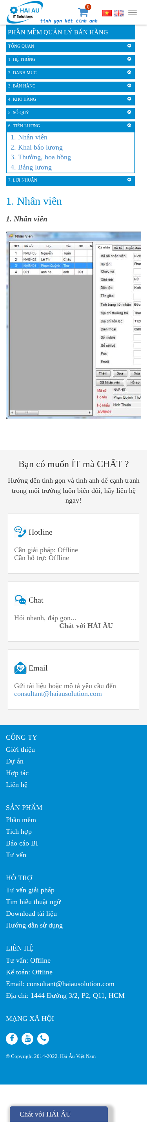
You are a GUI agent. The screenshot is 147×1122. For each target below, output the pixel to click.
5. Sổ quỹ (18, 112)
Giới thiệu (20, 749)
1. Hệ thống (21, 59)
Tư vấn (16, 855)
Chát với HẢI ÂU (45, 1114)
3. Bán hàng (22, 86)
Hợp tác (17, 773)
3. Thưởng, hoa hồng (41, 157)
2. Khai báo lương (37, 147)
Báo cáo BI (22, 843)
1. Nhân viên (29, 137)
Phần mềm (21, 820)
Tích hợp (19, 831)
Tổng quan (21, 46)
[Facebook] (12, 1039)
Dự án (15, 761)
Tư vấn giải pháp (30, 890)
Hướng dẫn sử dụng (34, 925)
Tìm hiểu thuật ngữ (33, 902)
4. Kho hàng (22, 99)
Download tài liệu (31, 913)
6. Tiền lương (24, 125)
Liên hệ (16, 784)
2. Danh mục (22, 72)
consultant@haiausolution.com (58, 693)
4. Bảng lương (31, 167)
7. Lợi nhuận (22, 180)
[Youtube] (27, 1039)
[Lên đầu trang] (134, 793)
